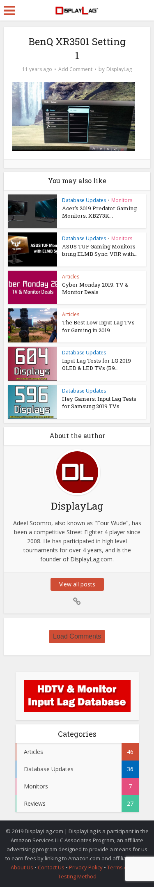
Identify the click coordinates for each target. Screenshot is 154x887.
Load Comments (77, 636)
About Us (22, 867)
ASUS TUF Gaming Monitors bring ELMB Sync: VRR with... (100, 250)
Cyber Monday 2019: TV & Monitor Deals (95, 288)
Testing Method (77, 876)
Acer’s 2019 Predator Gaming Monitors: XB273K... (99, 212)
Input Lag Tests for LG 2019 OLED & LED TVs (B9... (96, 364)
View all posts (77, 584)
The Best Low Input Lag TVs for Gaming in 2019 (98, 326)
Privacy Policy (86, 867)
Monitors (121, 200)
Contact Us (51, 867)
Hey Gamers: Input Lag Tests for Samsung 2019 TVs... (99, 402)
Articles (70, 276)
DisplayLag (119, 69)
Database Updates (84, 200)
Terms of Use (124, 867)
